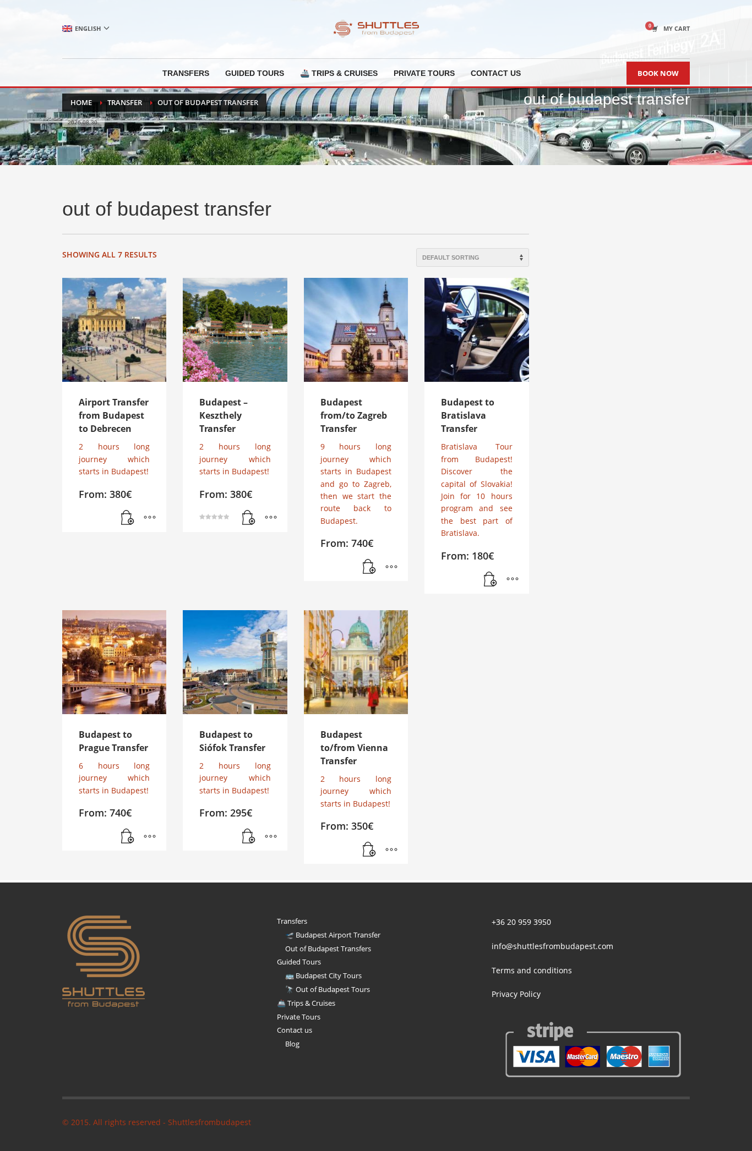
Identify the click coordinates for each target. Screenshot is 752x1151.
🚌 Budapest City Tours (323, 975)
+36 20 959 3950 (521, 922)
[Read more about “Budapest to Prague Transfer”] (128, 837)
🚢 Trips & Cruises (306, 1003)
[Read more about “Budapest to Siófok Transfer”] (249, 837)
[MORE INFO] (150, 518)
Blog (292, 1044)
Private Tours (298, 1017)
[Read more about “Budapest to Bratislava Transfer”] (490, 580)
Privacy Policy (516, 994)
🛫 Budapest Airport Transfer (332, 935)
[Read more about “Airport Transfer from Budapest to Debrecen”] (128, 518)
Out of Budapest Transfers (328, 948)
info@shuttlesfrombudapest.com (552, 946)
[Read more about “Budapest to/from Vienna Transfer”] (369, 850)
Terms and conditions (532, 970)
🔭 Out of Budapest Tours (327, 989)
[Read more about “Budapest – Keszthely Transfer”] (249, 518)
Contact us (294, 1030)
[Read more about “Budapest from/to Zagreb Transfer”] (369, 567)
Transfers (292, 921)
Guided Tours (299, 962)
